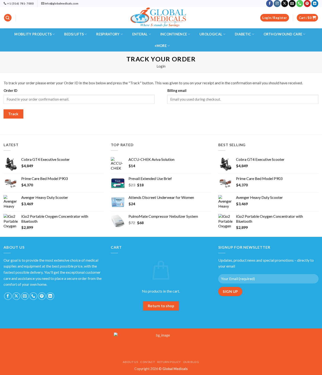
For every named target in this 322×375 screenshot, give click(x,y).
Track (13, 114)
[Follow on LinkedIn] (314, 3)
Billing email (176, 91)
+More (160, 46)
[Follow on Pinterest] (307, 3)
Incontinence (173, 34)
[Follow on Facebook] (269, 3)
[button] (8, 18)
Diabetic (243, 34)
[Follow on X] (284, 3)
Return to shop (161, 306)
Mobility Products (33, 34)
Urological (210, 34)
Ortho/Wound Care (283, 34)
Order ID (10, 91)
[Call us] (299, 3)
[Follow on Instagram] (277, 3)
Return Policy (169, 362)
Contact (147, 362)
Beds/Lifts (74, 34)
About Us (130, 362)
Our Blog (191, 362)
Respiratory (108, 34)
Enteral (140, 34)
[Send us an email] (292, 3)
